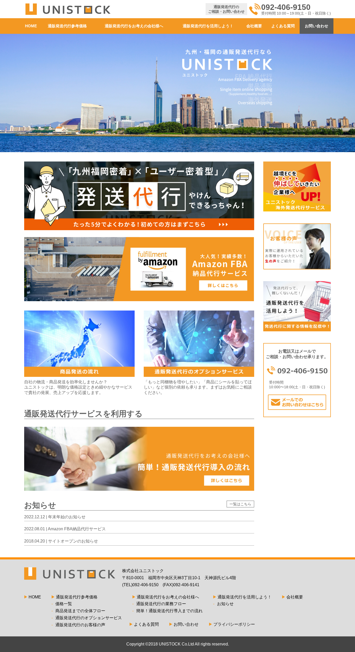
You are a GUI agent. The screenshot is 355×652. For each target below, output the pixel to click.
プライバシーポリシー (234, 624)
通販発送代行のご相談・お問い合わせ (226, 9)
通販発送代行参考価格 (67, 26)
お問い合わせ (316, 26)
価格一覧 (61, 604)
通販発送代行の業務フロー (159, 604)
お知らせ (223, 604)
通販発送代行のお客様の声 (78, 625)
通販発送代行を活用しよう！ (208, 26)
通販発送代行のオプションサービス (86, 618)
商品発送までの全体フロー (78, 611)
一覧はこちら (240, 504)
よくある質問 (283, 26)
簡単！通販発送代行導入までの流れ (167, 611)
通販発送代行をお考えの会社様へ (134, 26)
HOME (31, 26)
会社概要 (254, 26)
